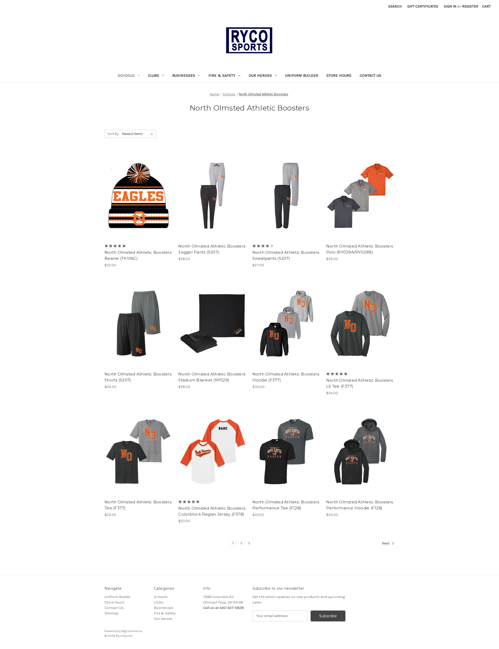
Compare (137, 196)
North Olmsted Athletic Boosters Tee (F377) (138, 504)
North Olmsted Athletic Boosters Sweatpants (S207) (285, 255)
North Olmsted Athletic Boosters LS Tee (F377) (359, 383)
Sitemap (111, 613)
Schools (126, 75)
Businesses (183, 75)
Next (386, 543)
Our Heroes (260, 75)
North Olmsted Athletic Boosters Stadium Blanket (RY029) (211, 377)
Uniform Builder (301, 75)
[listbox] (138, 134)
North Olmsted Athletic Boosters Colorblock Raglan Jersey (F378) (211, 511)
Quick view (137, 186)
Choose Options (212, 205)
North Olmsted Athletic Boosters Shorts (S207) (138, 377)
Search (395, 6)
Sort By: (113, 134)
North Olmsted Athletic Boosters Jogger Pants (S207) (211, 249)
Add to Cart (138, 205)
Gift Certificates (422, 6)
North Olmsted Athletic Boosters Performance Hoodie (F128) (359, 504)
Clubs (153, 75)
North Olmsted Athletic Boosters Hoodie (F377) (285, 377)
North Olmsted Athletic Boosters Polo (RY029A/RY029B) (359, 249)
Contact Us (370, 75)
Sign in (450, 6)
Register (470, 6)
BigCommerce (132, 631)
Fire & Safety (221, 75)
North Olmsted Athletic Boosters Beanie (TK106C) (138, 255)
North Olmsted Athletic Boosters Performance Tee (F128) (285, 504)
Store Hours (338, 75)
